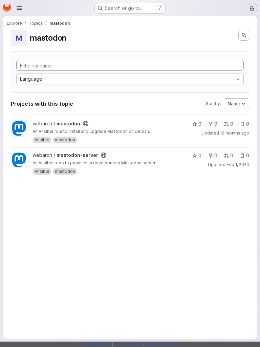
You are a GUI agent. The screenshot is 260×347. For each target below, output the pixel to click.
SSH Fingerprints (162, 344)
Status (136, 344)
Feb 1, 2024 (237, 164)
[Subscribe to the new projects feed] (243, 35)
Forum (120, 344)
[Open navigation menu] (19, 8)
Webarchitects (96, 344)
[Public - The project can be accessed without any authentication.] (85, 123)
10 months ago (234, 133)
